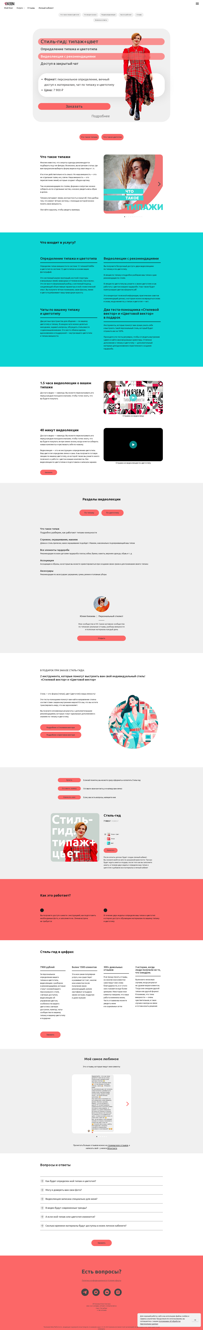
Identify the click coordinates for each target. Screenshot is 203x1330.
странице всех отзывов (118, 1145)
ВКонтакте (112, 1148)
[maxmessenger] (96, 1292)
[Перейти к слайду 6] (134, 216)
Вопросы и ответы (101, 20)
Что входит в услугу (90, 14)
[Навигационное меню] (197, 4)
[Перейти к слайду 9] (139, 216)
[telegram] (85, 1292)
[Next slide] (159, 184)
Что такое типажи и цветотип (69, 14)
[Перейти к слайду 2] (126, 216)
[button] (60, 727)
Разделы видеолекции (108, 14)
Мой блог (8, 8)
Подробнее (101, 116)
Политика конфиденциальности (95, 1280)
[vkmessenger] (107, 1292)
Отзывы (31, 8)
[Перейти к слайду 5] (132, 216)
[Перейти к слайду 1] (124, 216)
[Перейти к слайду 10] (141, 216)
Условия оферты (114, 1280)
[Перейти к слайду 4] (130, 216)
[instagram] (118, 1292)
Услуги (20, 8)
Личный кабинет (46, 8)
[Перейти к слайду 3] (128, 216)
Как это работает (126, 14)
